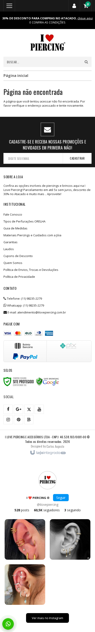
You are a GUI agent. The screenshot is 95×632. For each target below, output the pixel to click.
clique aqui (85, 18)
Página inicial (15, 75)
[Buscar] (86, 62)
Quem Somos (12, 263)
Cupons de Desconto (18, 256)
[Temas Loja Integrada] (55, 446)
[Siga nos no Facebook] (8, 409)
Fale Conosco (12, 214)
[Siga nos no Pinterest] (18, 419)
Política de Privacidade (19, 277)
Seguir (60, 497)
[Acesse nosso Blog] (28, 419)
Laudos (8, 249)
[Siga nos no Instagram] (8, 419)
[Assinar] (77, 158)
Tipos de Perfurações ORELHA (24, 221)
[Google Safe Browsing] (47, 381)
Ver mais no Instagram (47, 618)
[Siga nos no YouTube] (39, 409)
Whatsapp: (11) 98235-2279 (25, 305)
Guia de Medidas (15, 228)
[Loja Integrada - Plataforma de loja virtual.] (47, 452)
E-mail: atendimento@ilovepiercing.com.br (36, 312)
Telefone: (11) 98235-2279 (24, 298)
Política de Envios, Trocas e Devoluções (30, 270)
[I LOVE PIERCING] (47, 42)
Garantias (10, 242)
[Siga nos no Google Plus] (18, 409)
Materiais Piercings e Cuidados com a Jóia (32, 235)
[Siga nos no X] (28, 409)
